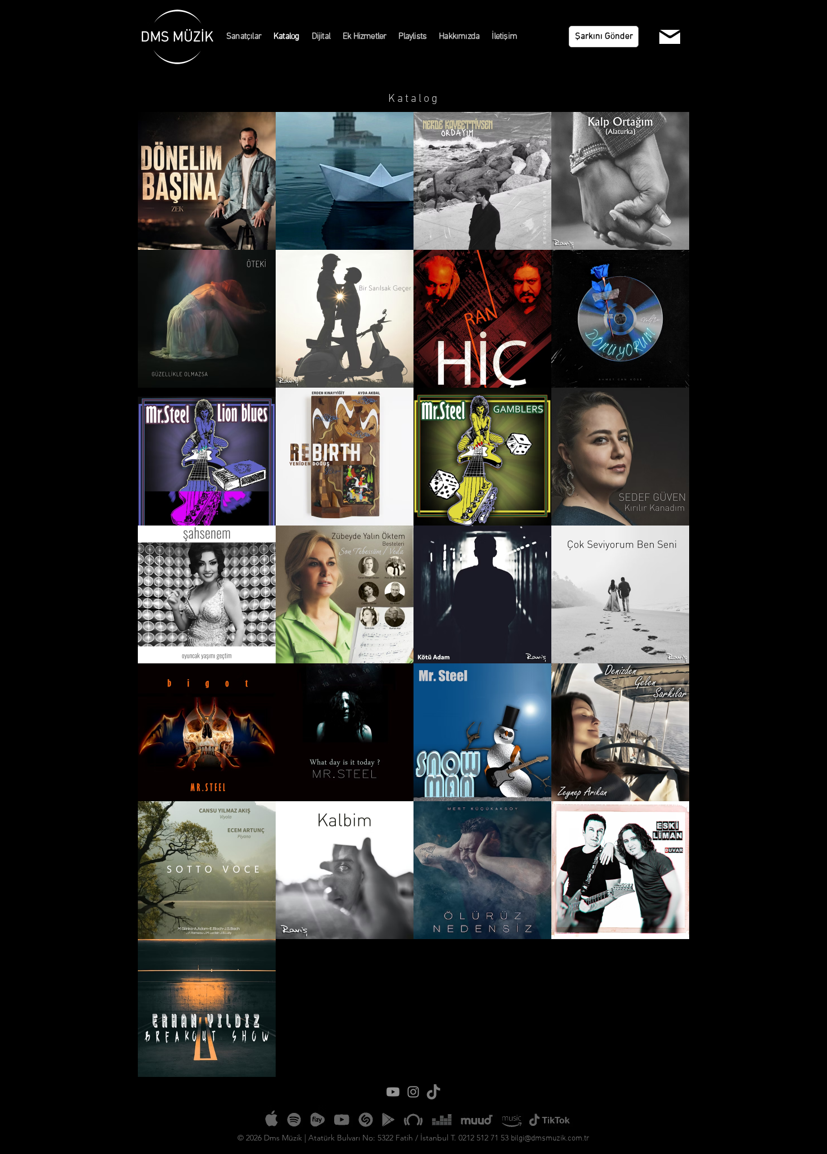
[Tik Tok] (433, 1091)
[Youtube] (393, 1091)
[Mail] (669, 37)
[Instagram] (413, 1091)
